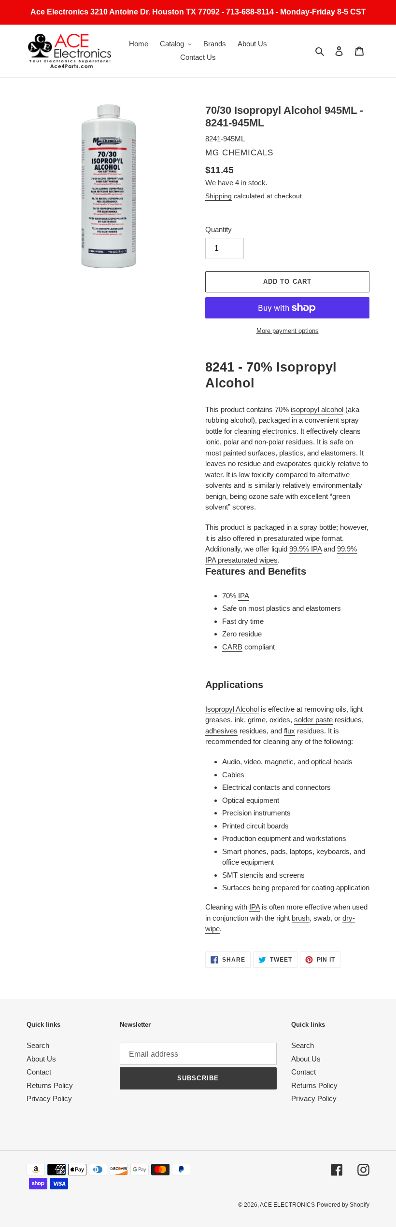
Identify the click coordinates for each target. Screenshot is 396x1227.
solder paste (313, 720)
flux (289, 731)
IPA (243, 596)
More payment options (287, 330)
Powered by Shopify (343, 1204)
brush (301, 918)
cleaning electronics (265, 431)
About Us (41, 1059)
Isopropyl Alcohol (232, 709)
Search (38, 1045)
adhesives (221, 731)
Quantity (218, 229)
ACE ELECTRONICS (287, 1204)
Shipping (218, 196)
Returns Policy (50, 1085)
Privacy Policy (49, 1098)
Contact (39, 1072)
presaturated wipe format (303, 538)
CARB (232, 647)
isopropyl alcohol (317, 409)
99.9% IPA (305, 549)
